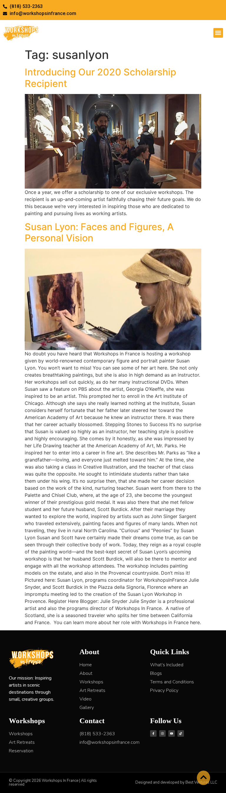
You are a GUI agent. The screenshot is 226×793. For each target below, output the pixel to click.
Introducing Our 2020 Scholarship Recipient (100, 77)
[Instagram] (162, 733)
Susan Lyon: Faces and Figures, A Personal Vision (99, 232)
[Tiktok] (180, 733)
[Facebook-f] (153, 733)
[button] (218, 33)
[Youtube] (171, 733)
